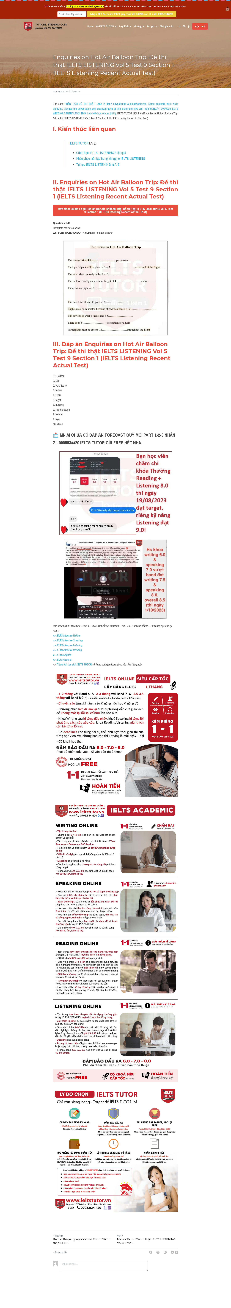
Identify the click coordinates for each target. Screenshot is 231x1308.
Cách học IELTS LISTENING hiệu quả (101, 152)
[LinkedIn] (165, 1252)
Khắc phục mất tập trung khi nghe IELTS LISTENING (110, 158)
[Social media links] (189, 26)
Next (119, 1235)
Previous (59, 1235)
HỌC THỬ (200, 26)
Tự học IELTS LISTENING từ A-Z (98, 164)
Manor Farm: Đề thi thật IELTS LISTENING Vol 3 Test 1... (146, 1241)
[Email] (172, 1252)
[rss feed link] (176, 1252)
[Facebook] (150, 1252)
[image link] (28, 26)
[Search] (184, 26)
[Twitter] (158, 1252)
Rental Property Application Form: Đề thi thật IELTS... (81, 1241)
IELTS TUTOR (78, 143)
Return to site (61, 1252)
